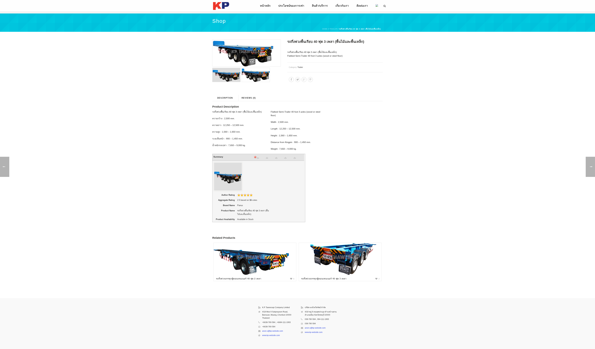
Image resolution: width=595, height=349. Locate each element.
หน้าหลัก (265, 5)
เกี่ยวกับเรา (342, 5)
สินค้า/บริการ (320, 5)
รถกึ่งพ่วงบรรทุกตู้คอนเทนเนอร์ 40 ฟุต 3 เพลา (323, 279)
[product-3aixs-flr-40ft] (226, 75)
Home (325, 29)
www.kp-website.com (271, 335)
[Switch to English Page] (377, 6)
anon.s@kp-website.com (272, 331)
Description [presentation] (225, 98)
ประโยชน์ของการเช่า (291, 5)
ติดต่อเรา (362, 5)
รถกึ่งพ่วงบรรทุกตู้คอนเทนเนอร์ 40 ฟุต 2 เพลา (238, 279)
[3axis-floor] (246, 53)
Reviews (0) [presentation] (249, 98)
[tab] (225, 98)
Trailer (333, 29)
